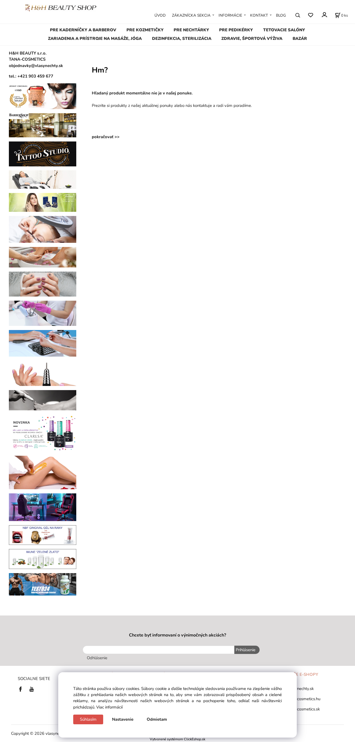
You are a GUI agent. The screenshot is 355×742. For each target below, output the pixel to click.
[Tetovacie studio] (42, 153)
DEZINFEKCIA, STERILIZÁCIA (181, 38)
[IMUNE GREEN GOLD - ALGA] (42, 558)
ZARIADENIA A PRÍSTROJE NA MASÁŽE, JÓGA (95, 38)
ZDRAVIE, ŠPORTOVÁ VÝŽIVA (251, 38)
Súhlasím (88, 719)
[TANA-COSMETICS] (42, 202)
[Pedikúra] (42, 257)
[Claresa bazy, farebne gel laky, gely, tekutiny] (42, 433)
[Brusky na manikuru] (42, 373)
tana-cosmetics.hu (303, 699)
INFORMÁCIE (230, 15)
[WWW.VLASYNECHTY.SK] (61, 7)
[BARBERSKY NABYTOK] (42, 125)
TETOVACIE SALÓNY (284, 30)
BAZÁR (300, 38)
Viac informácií (109, 707)
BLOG (281, 15)
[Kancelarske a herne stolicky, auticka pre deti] (42, 507)
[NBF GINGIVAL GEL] (42, 534)
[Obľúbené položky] (310, 15)
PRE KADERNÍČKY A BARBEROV (83, 30)
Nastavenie (122, 719)
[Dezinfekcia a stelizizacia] (42, 313)
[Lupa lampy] (42, 229)
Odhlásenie (97, 658)
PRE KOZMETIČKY (145, 30)
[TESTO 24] (42, 584)
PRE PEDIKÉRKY (236, 30)
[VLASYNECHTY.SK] (22, 689)
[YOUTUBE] (31, 689)
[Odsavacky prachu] (42, 343)
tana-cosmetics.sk (303, 709)
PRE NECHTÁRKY (191, 30)
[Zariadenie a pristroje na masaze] (42, 179)
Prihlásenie (245, 650)
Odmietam (157, 719)
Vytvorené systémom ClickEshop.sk (177, 739)
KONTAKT (259, 15)
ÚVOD (160, 15)
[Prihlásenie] (324, 14)
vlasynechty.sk (300, 688)
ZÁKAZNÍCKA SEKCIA (191, 15)
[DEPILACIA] (42, 472)
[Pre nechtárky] (42, 284)
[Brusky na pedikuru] (42, 400)
